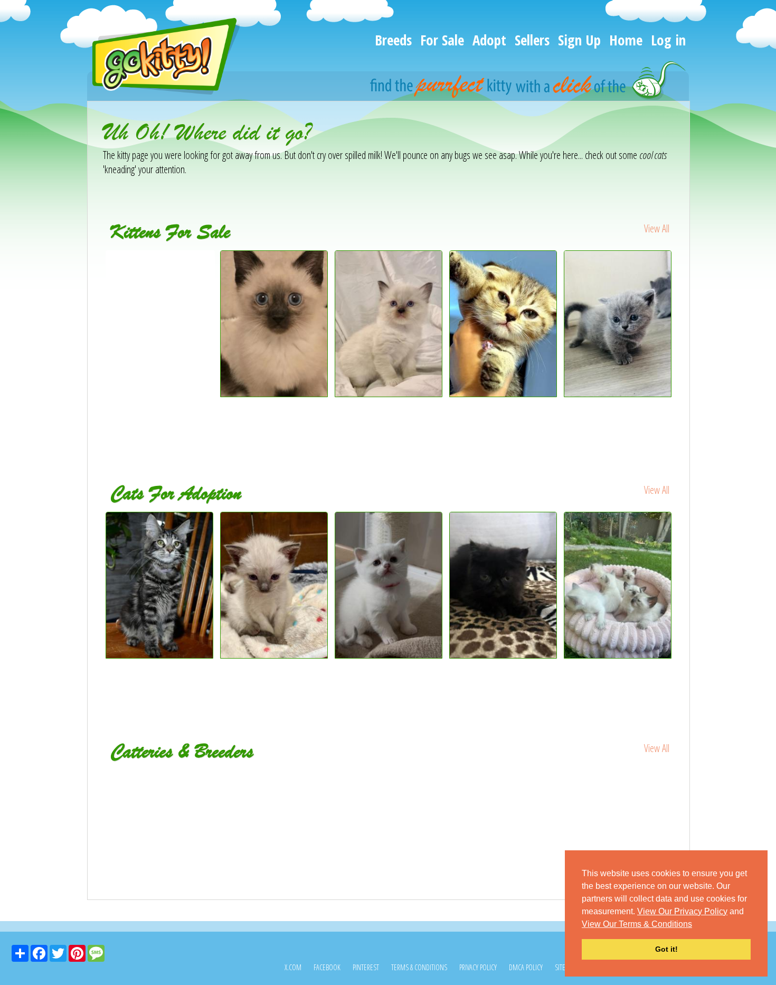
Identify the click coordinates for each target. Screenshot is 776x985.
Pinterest (366, 967)
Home (625, 40)
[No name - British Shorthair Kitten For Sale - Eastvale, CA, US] (618, 393)
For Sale (442, 40)
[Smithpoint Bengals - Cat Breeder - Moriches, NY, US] (388, 785)
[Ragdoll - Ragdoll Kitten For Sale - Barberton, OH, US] (160, 265)
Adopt (489, 40)
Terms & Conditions (419, 967)
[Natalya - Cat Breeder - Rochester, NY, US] (579, 777)
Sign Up (579, 40)
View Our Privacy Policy (682, 911)
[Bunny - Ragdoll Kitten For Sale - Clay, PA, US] (389, 393)
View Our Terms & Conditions (637, 924)
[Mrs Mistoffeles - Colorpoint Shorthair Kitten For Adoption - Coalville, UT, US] (274, 585)
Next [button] (682, 344)
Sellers (532, 40)
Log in (668, 40)
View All (656, 228)
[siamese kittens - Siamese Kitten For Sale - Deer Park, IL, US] (274, 393)
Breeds (393, 40)
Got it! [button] (666, 949)
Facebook (327, 967)
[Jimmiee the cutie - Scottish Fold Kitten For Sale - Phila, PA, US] (503, 393)
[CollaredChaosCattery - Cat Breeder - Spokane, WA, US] (198, 785)
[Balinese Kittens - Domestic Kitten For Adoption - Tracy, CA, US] (618, 585)
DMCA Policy (526, 967)
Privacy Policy (478, 967)
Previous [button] (95, 344)
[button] (695, 924)
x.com (293, 967)
